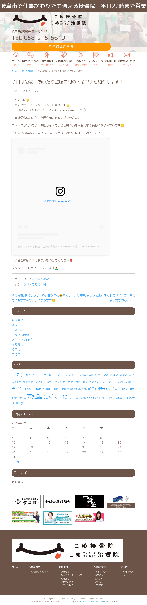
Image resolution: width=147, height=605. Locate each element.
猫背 (127, 382)
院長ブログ (19, 325)
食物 (111, 398)
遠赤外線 (92, 398)
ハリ (103, 375)
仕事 (124, 375)
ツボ (26, 285)
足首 (74, 397)
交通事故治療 (67, 581)
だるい (35, 375)
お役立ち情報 (40, 279)
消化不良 (102, 382)
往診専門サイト (102, 585)
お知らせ (17, 344)
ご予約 (124, 567)
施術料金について (39, 572)
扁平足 (69, 381)
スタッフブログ (22, 340)
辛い (82, 398)
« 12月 (16, 462)
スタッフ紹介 (101, 572)
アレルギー (51, 375)
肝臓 (65, 389)
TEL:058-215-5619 (38, 38)
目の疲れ (29, 389)
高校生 (120, 398)
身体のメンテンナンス (71, 575)
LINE (124, 575)
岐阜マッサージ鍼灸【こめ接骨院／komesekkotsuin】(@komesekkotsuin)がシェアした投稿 (69, 246)
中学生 (114, 375)
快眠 (58, 382)
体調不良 (18, 381)
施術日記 (17, 330)
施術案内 (63, 567)
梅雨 (91, 382)
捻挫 (80, 382)
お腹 (20, 375)
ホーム (15, 567)
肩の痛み (75, 389)
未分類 (16, 354)
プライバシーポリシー (87, 601)
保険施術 (65, 572)
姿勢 (30, 381)
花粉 (22, 397)
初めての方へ (35, 567)
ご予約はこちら (61, 46)
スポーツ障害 (88, 375)
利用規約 (101, 601)
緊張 (57, 389)
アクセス (99, 581)
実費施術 (65, 578)
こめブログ (100, 578)
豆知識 (36, 285)
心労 (50, 382)
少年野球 (40, 382)
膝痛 (125, 389)
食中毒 (103, 398)
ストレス (70, 375)
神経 (49, 389)
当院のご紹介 (99, 567)
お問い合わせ (128, 572)
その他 (16, 349)
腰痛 (105, 388)
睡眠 (40, 389)
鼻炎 (20, 403)
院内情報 (17, 320)
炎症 (119, 382)
